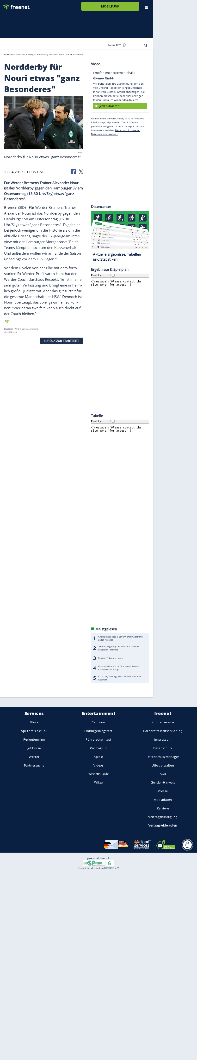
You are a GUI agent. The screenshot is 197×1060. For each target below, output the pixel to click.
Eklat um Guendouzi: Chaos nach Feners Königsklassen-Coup (118, 668)
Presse (163, 791)
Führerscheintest (98, 739)
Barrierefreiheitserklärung (162, 731)
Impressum (163, 739)
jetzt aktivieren (109, 106)
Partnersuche (34, 765)
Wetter (34, 757)
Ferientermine (34, 739)
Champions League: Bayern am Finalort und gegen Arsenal (120, 638)
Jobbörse (34, 748)
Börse (34, 722)
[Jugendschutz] (98, 863)
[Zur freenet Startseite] (15, 5)
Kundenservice (163, 722)
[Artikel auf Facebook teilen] (73, 171)
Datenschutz (162, 748)
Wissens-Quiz (98, 774)
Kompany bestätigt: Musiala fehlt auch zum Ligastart (119, 678)
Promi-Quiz (98, 748)
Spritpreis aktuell (34, 731)
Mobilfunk (110, 6)
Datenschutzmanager (163, 757)
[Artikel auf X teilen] (81, 171)
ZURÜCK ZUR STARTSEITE (61, 341)
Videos (98, 765)
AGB (163, 774)
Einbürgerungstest (98, 731)
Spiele (98, 757)
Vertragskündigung (162, 816)
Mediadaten (163, 799)
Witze (98, 782)
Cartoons (98, 722)
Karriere (163, 808)
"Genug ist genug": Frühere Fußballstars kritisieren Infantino (118, 648)
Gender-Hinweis (163, 782)
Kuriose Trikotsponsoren (110, 658)
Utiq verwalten (163, 765)
